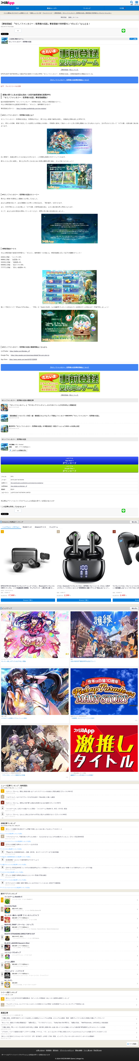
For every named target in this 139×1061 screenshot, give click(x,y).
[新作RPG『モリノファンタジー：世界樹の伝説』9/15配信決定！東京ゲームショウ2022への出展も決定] (40, 432)
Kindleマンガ (27, 527)
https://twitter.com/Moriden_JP (20, 351)
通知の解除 (78, 1050)
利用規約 (49, 1050)
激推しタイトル (73, 17)
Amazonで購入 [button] (28, 600)
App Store (70, 461)
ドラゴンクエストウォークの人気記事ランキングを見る (16, 841)
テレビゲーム (53, 527)
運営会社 (56, 1050)
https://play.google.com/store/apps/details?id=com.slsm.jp (30, 355)
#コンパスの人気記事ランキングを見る (12, 833)
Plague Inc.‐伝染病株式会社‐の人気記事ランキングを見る (16, 856)
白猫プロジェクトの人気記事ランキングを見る (14, 864)
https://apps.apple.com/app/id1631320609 (23, 359)
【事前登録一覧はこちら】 (69, 70)
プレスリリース (47, 13)
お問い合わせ (40, 1050)
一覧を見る (134, 522)
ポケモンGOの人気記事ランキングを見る (12, 872)
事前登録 (63, 17)
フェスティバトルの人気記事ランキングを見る (14, 880)
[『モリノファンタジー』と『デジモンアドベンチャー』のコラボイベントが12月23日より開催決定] (38, 411)
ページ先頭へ (133, 1044)
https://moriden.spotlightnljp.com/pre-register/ (31, 108)
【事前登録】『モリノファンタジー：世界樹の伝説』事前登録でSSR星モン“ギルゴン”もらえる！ (83, 13)
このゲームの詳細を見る (19, 450)
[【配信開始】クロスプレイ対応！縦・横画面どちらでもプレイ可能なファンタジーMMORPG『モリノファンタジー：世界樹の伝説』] (50, 421)
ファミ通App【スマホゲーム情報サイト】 (16, 13)
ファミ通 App (7, 3)
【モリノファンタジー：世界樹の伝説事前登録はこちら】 (69, 80)
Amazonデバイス (40, 527)
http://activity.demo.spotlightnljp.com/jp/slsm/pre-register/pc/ (27, 483)
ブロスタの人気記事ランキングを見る (12, 849)
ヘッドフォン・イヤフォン (11, 527)
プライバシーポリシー (67, 1050)
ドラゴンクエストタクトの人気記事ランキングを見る (16, 887)
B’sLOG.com (98, 1050)
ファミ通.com (88, 1050)
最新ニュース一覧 (35, 13)
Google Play (70, 468)
